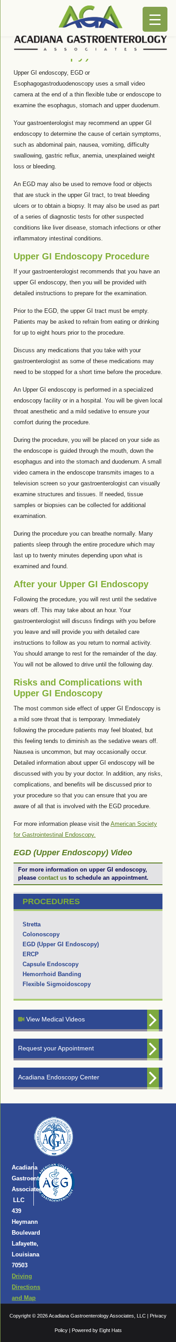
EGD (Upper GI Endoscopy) (61, 944)
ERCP (31, 954)
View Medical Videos (54, 1019)
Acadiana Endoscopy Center (58, 1077)
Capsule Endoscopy (51, 964)
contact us (52, 877)
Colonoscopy (41, 934)
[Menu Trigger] (155, 19)
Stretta (32, 924)
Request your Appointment (56, 1048)
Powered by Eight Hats (97, 1330)
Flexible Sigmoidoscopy (57, 984)
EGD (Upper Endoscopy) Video (73, 852)
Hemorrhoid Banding (52, 974)
